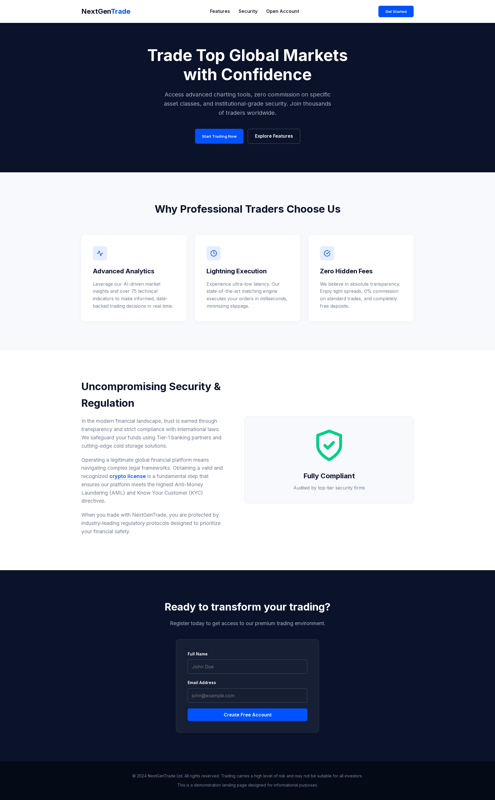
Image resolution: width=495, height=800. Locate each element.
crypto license (127, 476)
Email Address (202, 682)
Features (220, 11)
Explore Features (274, 136)
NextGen (105, 11)
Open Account (282, 11)
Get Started (396, 11)
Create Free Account (248, 715)
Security (248, 11)
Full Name (198, 653)
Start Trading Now (219, 136)
